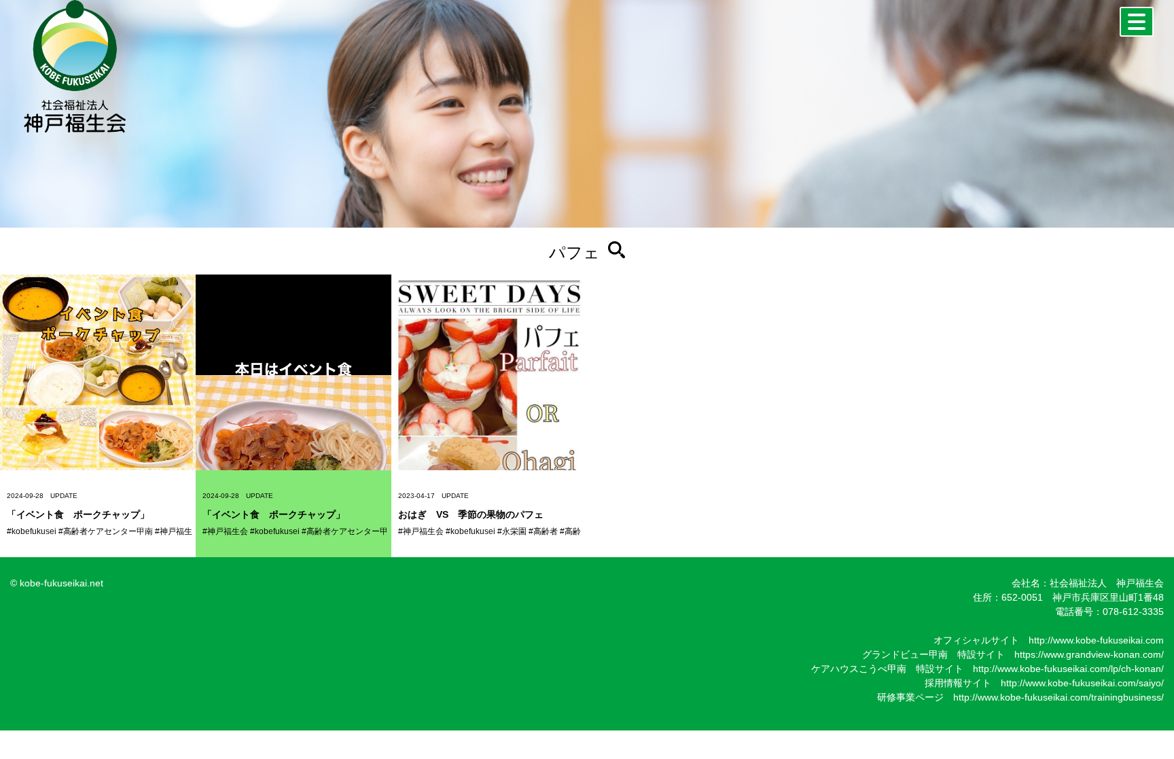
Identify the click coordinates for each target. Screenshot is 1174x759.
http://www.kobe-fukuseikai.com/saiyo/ (1082, 682)
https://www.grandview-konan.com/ (1089, 654)
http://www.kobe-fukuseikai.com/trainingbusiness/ (1058, 697)
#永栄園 (512, 531)
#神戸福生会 (225, 531)
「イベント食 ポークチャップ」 (78, 514)
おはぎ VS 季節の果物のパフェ (471, 514)
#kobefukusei (31, 531)
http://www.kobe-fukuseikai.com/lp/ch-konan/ (1068, 668)
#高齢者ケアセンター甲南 (105, 531)
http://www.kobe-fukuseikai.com (1096, 640)
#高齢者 (543, 531)
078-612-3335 (1133, 611)
